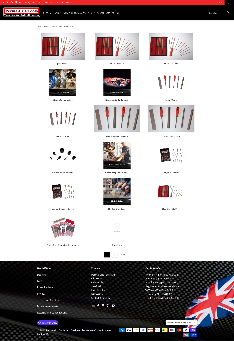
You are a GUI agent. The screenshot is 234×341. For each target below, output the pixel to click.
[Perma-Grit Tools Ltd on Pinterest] (16, 2)
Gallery (59, 2)
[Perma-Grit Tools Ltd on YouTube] (20, 2)
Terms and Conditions (49, 300)
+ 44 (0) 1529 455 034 (33, 2)
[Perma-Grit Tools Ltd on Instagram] (12, 2)
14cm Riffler (117, 49)
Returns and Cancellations (52, 312)
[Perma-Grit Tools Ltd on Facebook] (7, 2)
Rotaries (117, 230)
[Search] (228, 13)
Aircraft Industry (63, 85)
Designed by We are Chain (86, 330)
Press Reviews (45, 287)
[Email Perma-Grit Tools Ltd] (3, 2)
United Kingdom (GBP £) (179, 322)
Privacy (41, 293)
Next (123, 254)
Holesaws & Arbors (63, 158)
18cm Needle (171, 49)
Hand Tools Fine (171, 121)
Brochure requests (47, 306)
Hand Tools (171, 85)
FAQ (39, 281)
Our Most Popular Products (63, 230)
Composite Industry (117, 85)
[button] (52, 12)
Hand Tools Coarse (117, 121)
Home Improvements (117, 158)
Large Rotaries (171, 158)
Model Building (117, 194)
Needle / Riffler (171, 194)
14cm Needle (63, 49)
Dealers (41, 274)
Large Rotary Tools (63, 194)
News (68, 2)
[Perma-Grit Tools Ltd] (22, 13)
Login (219, 2)
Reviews (49, 2)
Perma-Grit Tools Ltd (57, 330)
